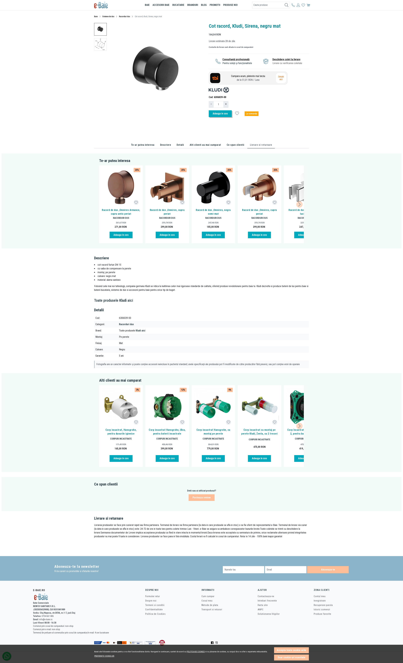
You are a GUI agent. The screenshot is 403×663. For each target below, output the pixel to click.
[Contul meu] (293, 5)
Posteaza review (202, 497)
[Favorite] (303, 5)
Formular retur (152, 596)
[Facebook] (213, 643)
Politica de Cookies (155, 614)
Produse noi (230, 4)
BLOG (204, 4)
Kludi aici (140, 330)
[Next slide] (299, 204)
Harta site (263, 605)
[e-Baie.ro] (112, 5)
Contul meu (320, 596)
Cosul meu (207, 600)
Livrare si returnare (261, 144)
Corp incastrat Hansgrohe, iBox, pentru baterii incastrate (167, 431)
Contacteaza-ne (266, 596)
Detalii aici (281, 78)
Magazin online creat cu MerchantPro (292, 644)
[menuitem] (100, 29)
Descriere (165, 144)
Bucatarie (178, 4)
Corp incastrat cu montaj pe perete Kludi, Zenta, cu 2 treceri (259, 431)
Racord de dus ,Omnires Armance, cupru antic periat (121, 212)
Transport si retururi (212, 609)
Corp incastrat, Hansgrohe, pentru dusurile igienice (121, 431)
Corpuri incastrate (121, 438)
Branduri (192, 4)
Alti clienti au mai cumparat (205, 144)
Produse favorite (322, 614)
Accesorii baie (161, 4)
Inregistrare (320, 600)
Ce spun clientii (235, 144)
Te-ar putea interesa (142, 144)
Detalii (180, 144)
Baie (147, 4)
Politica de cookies (196, 651)
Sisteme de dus (108, 16)
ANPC (261, 609)
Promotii (215, 4)
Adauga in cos (220, 113)
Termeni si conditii (155, 605)
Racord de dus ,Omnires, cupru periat (167, 212)
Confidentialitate (154, 609)
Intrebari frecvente (267, 600)
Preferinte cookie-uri (104, 656)
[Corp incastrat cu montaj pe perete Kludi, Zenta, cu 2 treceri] (259, 407)
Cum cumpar (208, 596)
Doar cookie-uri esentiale (291, 657)
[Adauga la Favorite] (136, 202)
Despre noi (150, 600)
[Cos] (308, 5)
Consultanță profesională (236, 59)
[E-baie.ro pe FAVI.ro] (162, 643)
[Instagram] (217, 643)
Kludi (123, 300)
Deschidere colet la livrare (286, 59)
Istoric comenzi (322, 609)
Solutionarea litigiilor (269, 614)
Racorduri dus (124, 16)
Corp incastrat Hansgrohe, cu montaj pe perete (213, 431)
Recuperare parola (323, 605)
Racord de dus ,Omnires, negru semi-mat (213, 212)
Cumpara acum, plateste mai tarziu (248, 78)
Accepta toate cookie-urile (291, 650)
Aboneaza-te (328, 569)
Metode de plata (210, 605)
